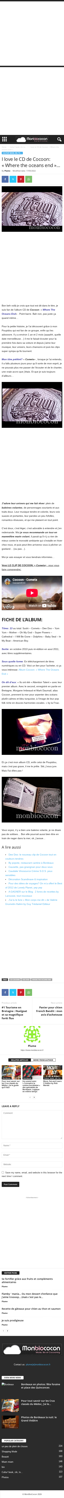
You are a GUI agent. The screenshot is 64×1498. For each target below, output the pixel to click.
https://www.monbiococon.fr (32, 1050)
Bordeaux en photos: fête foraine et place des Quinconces (40, 1386)
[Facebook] (5, 179)
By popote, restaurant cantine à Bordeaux (31, 862)
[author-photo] (32, 1034)
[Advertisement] (32, 33)
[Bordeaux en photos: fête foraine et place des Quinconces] (10, 1389)
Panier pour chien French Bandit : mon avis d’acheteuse (49, 1011)
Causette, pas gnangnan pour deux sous (31, 867)
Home (4, 147)
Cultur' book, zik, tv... (18, 147)
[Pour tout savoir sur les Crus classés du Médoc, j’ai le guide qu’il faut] (11, 1072)
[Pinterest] (20, 179)
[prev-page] (30, 1097)
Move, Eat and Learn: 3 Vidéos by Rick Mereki (52, 1083)
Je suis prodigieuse (13, 1320)
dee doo (26, 980)
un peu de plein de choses (15, 1446)
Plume (7, 170)
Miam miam (7, 1462)
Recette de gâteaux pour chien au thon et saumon (31, 1308)
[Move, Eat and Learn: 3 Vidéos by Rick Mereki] (52, 1072)
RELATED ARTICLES (19, 1060)
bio (3, 1467)
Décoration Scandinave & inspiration (28, 879)
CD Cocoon (15, 980)
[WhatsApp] (28, 179)
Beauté (5, 1456)
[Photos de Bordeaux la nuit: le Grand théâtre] (10, 1422)
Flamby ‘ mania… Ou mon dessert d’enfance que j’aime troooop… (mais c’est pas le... (30, 1295)
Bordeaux (7, 1078)
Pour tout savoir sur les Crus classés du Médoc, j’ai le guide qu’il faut (11, 1084)
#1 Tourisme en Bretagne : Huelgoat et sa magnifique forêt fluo (14, 1013)
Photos (5, 1477)
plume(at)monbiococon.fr (38, 1364)
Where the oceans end (41, 980)
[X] (13, 179)
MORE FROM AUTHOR (43, 1060)
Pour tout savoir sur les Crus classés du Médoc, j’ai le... (38, 1402)
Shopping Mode (9, 1451)
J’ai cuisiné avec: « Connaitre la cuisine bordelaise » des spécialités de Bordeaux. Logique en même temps (31, 1086)
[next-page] (34, 1097)
